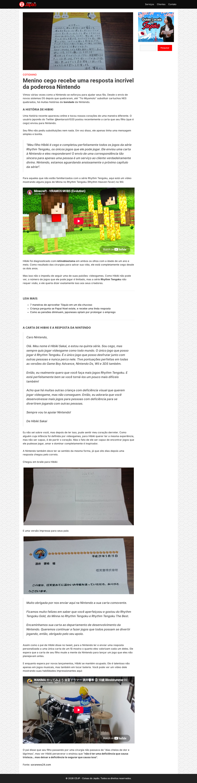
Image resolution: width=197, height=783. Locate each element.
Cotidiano (30, 74)
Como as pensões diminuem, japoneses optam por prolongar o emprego (73, 312)
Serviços (149, 4)
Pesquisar (165, 48)
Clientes (161, 4)
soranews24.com (41, 764)
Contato (172, 4)
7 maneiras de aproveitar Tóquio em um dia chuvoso (61, 304)
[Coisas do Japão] (28, 4)
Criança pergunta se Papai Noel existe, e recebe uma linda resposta (70, 308)
